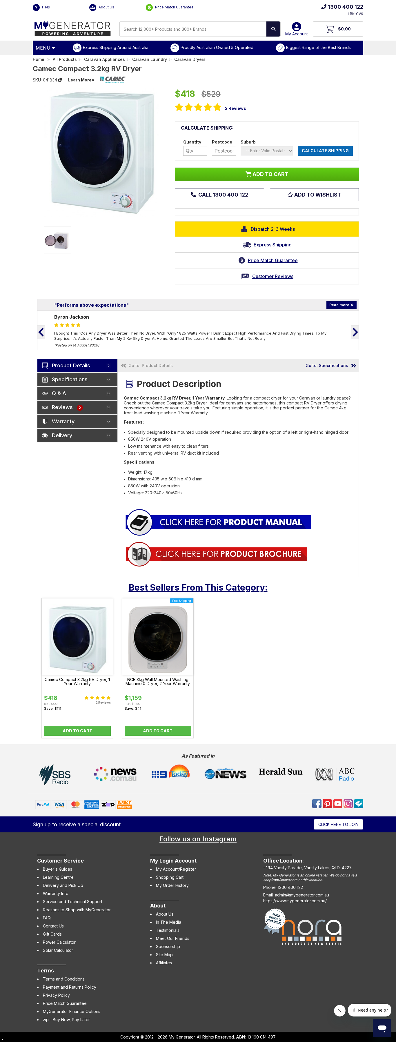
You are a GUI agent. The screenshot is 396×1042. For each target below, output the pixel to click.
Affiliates (164, 962)
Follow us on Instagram (198, 839)
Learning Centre (58, 877)
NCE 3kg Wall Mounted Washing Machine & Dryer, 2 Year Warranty (158, 682)
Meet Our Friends (172, 938)
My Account (296, 33)
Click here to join (338, 824)
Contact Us (53, 925)
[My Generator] (72, 27)
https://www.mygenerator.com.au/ (295, 900)
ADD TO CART (269, 174)
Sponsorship (168, 946)
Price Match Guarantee (174, 7)
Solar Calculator (58, 950)
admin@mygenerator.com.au (302, 894)
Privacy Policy (56, 995)
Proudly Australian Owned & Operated (217, 47)
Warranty (63, 421)
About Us (106, 7)
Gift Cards (52, 934)
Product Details (71, 365)
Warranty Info (55, 893)
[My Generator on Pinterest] (328, 803)
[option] (57, 239)
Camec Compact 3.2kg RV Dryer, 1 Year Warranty (77, 682)
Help (45, 7)
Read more (339, 305)
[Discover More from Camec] (113, 79)
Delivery (62, 435)
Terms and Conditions (64, 978)
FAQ (47, 917)
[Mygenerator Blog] (358, 803)
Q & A (59, 393)
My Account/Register (176, 869)
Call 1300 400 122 (222, 195)
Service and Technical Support (72, 901)
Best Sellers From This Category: (198, 587)
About (158, 906)
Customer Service (60, 861)
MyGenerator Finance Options (71, 1011)
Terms (45, 970)
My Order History (172, 885)
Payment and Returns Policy (69, 987)
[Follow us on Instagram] (349, 803)
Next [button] (355, 332)
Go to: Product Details (150, 365)
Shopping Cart (170, 877)
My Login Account (173, 861)
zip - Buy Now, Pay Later (66, 1019)
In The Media (168, 922)
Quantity (192, 141)
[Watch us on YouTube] (338, 803)
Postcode (222, 141)
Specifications (70, 379)
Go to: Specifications (327, 365)
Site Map (164, 954)
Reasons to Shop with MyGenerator (77, 909)
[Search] (273, 29)
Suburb (248, 141)
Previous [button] (41, 332)
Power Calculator (59, 942)
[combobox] (192, 29)
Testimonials (167, 930)
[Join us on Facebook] (317, 803)
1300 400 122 (345, 7)
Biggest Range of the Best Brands (318, 47)
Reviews (235, 108)
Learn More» (81, 79)
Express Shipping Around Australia (115, 47)
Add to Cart (77, 730)
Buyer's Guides (57, 869)
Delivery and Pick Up (63, 885)
